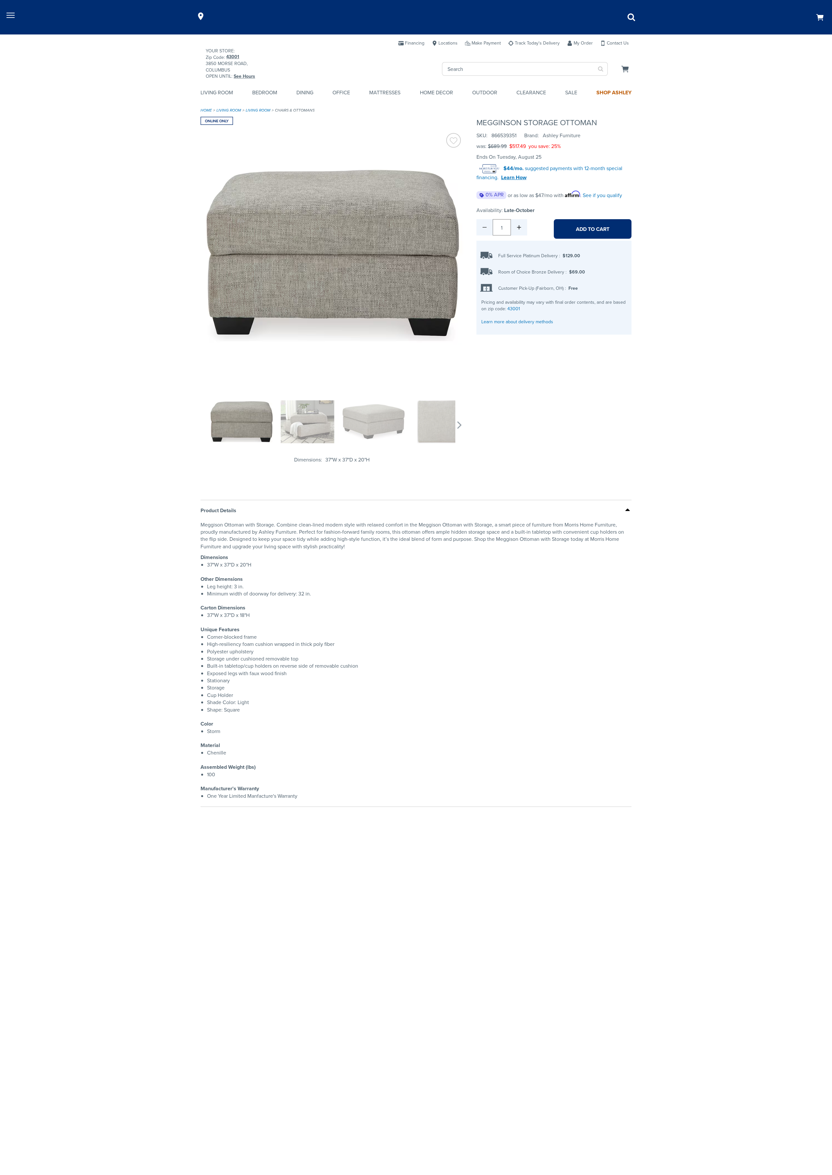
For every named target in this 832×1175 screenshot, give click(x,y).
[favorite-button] (453, 141)
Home (206, 110)
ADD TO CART (592, 229)
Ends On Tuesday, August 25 (508, 157)
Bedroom (264, 92)
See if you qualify (602, 195)
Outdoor (484, 92)
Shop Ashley (613, 92)
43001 (513, 308)
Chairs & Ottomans (295, 110)
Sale (571, 92)
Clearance (531, 92)
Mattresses (384, 92)
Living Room (217, 92)
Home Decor (436, 92)
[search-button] (601, 69)
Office (341, 92)
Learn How (513, 177)
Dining (304, 92)
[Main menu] (11, 16)
